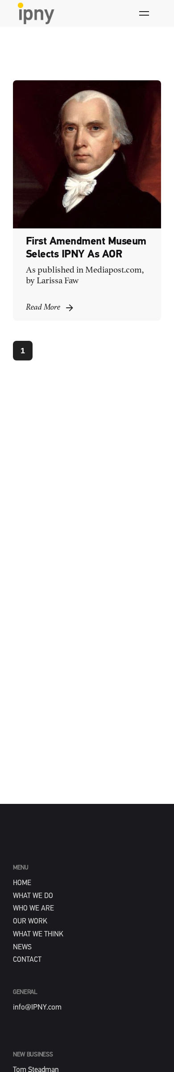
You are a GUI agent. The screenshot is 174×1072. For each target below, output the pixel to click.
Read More (43, 307)
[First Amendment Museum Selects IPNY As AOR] (87, 154)
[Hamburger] (144, 13)
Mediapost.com (113, 270)
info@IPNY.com (37, 1007)
